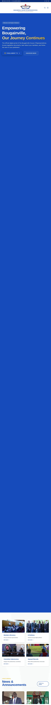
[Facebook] (44, 1)
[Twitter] (46, 1)
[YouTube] (48, 1)
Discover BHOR (31, 53)
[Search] (45, 7)
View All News (41, 684)
